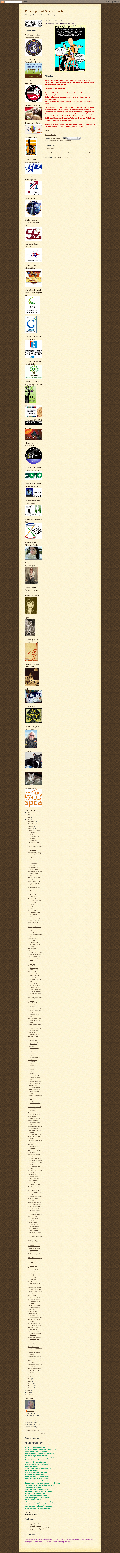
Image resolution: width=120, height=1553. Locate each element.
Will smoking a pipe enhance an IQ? (33, 868)
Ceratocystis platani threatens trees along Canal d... (34, 1102)
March (30, 1383)
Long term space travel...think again (34, 1086)
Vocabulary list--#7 (33, 922)
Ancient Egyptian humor (35, 1024)
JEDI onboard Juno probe (35, 1206)
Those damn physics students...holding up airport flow (34, 1269)
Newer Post (48, 153)
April (30, 1381)
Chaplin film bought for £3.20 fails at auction (34, 1306)
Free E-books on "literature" (32, 1060)
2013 (28, 815)
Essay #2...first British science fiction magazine (34, 1004)
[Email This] (67, 138)
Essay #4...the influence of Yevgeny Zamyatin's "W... (35, 993)
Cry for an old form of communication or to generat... (34, 944)
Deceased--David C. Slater (35, 1134)
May (29, 1379)
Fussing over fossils (33, 925)
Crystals (30, 916)
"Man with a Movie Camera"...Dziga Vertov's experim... (34, 973)
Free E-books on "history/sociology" (34, 1056)
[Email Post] (64, 138)
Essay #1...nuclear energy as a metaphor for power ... (35, 1014)
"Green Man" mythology (35, 1258)
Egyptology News (35, 1526)
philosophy (68, 140)
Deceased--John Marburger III (33, 1278)
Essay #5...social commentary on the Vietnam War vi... (34, 985)
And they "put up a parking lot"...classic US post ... (34, 1333)
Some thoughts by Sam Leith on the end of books (34, 1077)
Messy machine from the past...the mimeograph (35, 1203)
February (31, 1386)
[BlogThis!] (70, 138)
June (29, 1376)
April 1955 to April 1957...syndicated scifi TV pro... (35, 1192)
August (30, 828)
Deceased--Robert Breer (34, 989)
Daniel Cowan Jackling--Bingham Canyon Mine (34, 1091)
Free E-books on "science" (32, 1064)
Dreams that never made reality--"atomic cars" (34, 1009)
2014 (28, 812)
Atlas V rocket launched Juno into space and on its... (35, 1283)
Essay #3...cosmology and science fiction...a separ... (35, 999)
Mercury (30, 1411)
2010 (28, 1390)
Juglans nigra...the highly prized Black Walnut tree (35, 1097)
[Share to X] (73, 138)
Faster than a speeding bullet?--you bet (34, 1167)
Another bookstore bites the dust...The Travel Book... (34, 883)
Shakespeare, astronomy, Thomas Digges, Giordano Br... (34, 1339)
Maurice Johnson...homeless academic (34, 1146)
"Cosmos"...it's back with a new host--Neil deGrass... (35, 1218)
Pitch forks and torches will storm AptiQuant (34, 1357)
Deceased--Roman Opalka (35, 1158)
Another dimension (33, 1180)
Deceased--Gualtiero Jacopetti (33, 963)
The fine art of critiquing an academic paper (34, 1113)
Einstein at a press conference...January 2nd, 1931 (34, 1122)
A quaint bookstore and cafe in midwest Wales (35, 1082)
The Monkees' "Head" (34, 948)
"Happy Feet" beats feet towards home (34, 831)
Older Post (92, 153)
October (30, 826)
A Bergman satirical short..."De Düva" (34, 1177)
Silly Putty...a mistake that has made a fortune (35, 1237)
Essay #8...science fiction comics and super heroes (35, 958)
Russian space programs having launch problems (34, 863)
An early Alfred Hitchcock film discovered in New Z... (35, 1315)
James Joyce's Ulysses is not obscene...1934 (34, 1233)
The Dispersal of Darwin (37, 1530)
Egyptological (34, 1524)
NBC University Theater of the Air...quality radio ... (34, 1020)
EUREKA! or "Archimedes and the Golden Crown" (34, 1028)
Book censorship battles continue (34, 1255)
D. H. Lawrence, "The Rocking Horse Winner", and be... (34, 889)
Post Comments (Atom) (60, 157)
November (31, 824)
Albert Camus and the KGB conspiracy (34, 1229)
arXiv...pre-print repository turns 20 (34, 1117)
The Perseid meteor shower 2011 (33, 1328)
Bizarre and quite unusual (35, 1196)
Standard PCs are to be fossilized (34, 1137)
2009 (28, 1392)
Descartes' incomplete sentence (34, 1353)
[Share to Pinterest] (79, 138)
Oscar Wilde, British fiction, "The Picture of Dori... (35, 1348)
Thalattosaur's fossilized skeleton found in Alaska (34, 1370)
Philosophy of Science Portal (45, 11)
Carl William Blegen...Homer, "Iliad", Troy (33, 894)
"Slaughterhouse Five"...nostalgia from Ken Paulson (35, 1042)
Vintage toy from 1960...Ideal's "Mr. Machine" (34, 1242)
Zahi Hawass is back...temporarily (34, 1296)
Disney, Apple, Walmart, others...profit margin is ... (34, 853)
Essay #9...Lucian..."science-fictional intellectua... (35, 952)
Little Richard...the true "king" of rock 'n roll (34, 858)
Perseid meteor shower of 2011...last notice (35, 1127)
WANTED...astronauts (34, 1246)
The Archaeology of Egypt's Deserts (41, 1528)
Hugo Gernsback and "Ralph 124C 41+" (34, 1033)
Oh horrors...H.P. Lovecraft (32, 939)
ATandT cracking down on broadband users (34, 1324)
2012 (28, 817)
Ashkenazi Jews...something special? (33, 1047)
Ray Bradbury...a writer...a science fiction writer (35, 919)
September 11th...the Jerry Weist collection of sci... (35, 873)
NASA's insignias (32, 1311)
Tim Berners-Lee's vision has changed (35, 1265)
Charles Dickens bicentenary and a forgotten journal (33, 1224)
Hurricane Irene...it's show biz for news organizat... (35, 848)
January (30, 1388)
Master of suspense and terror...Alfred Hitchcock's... (34, 1108)
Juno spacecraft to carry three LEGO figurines (34, 1288)
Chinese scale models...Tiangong (34, 1183)
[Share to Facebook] (76, 138)
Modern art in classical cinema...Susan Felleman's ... (34, 1250)
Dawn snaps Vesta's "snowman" (33, 1343)
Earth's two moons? (33, 1309)
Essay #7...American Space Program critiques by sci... (33, 967)
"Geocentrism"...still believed (33, 843)
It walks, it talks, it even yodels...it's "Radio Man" (34, 928)
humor (61, 140)
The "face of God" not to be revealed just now (35, 899)
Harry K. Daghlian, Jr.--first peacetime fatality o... (35, 934)
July (29, 1374)
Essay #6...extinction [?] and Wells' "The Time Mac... (35, 979)
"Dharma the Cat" (54, 140)
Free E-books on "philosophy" (32, 1052)
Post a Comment (50, 148)
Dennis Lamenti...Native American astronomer (35, 1209)
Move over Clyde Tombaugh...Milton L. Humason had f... (35, 912)
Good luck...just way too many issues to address (35, 1213)
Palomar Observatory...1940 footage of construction (34, 837)
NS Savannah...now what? (35, 1160)
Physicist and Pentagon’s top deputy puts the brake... (34, 1301)
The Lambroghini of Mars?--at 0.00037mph (35, 1037)
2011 (28, 819)
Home (70, 153)
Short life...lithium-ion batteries (34, 1199)
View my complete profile (32, 1430)
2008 (28, 1394)
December (31, 821)
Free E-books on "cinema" (32, 1072)
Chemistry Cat (32, 1174)
